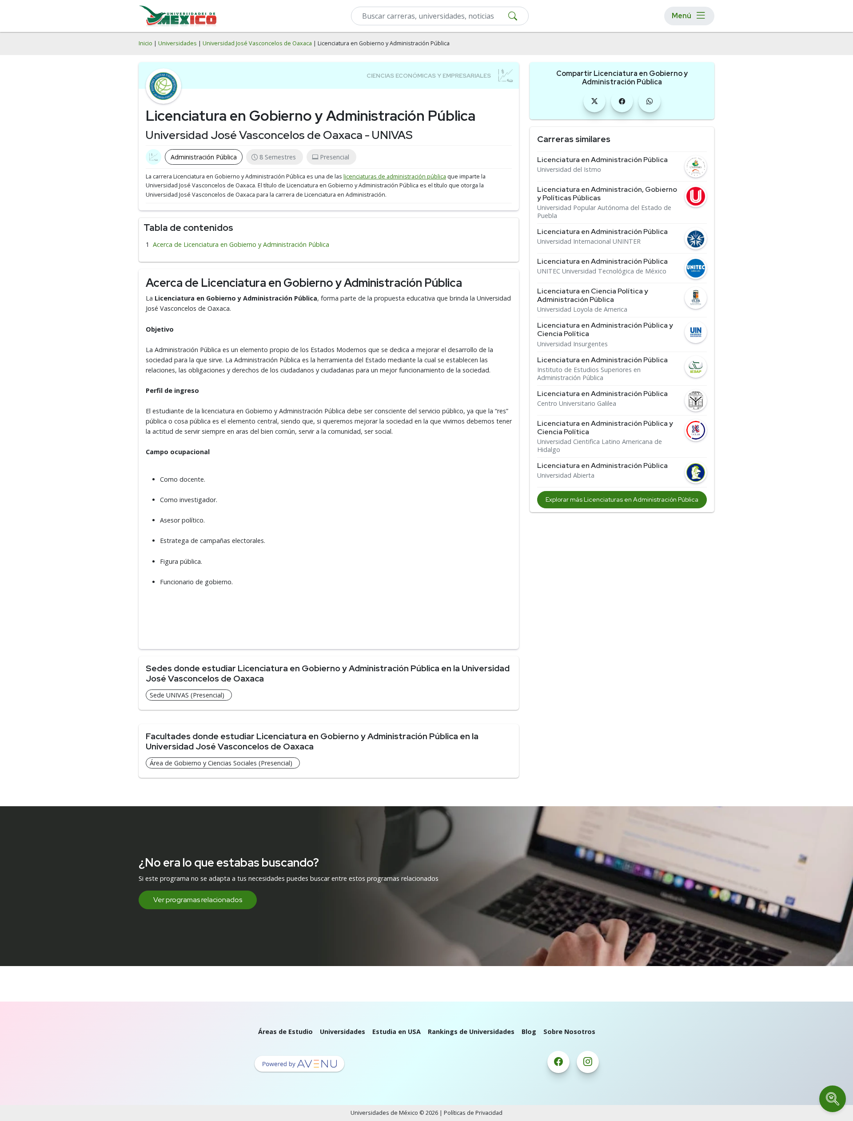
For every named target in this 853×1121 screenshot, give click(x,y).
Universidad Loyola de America (582, 309)
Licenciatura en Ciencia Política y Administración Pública (592, 295)
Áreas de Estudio (285, 1031)
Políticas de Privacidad (473, 1113)
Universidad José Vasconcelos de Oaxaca (257, 43)
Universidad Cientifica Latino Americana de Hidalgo (599, 446)
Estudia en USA (396, 1031)
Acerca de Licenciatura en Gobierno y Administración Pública (241, 244)
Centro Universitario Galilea (576, 404)
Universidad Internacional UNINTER (589, 242)
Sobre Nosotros (569, 1031)
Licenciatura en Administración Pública (602, 159)
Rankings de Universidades (471, 1031)
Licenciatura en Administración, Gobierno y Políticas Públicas (607, 193)
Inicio (145, 43)
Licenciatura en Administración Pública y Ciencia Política (605, 329)
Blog (529, 1031)
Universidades (177, 43)
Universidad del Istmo (569, 170)
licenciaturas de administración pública (394, 176)
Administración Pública (204, 157)
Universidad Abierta (565, 475)
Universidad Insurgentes (572, 344)
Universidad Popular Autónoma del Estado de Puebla (604, 212)
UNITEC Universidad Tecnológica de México (601, 271)
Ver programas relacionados (197, 899)
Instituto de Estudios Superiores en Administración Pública (589, 374)
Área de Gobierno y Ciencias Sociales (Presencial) (221, 763)
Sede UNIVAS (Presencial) (187, 695)
